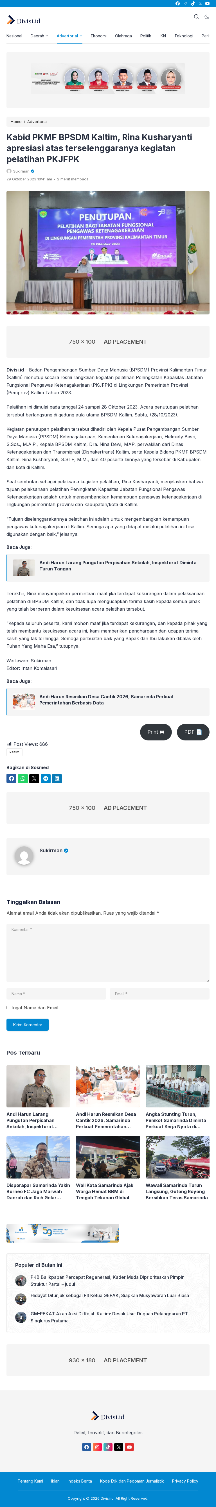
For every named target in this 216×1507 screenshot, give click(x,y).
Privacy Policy (185, 1481)
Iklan (55, 1481)
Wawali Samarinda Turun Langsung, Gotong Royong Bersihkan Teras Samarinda (177, 1191)
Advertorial (67, 35)
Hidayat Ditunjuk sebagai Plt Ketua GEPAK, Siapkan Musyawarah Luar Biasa (110, 1295)
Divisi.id (107, 1498)
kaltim (14, 752)
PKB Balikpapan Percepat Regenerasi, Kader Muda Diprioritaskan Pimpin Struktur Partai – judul (107, 1280)
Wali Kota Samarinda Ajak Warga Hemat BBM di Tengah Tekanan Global (104, 1191)
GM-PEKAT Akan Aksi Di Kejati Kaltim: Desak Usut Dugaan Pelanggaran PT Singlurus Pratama (109, 1317)
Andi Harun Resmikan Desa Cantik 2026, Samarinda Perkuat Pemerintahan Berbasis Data (106, 700)
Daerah (37, 35)
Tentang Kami (30, 1481)
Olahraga (123, 35)
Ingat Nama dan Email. (35, 1007)
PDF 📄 (193, 732)
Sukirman (51, 850)
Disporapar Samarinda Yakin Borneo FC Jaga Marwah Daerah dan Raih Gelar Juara (38, 1191)
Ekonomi (99, 35)
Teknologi (183, 35)
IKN (163, 35)
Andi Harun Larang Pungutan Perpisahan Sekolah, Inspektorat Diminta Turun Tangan (118, 566)
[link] (177, 3)
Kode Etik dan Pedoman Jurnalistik (132, 1481)
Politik (145, 35)
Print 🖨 (156, 732)
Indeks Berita (80, 1481)
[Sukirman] (27, 863)
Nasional (14, 35)
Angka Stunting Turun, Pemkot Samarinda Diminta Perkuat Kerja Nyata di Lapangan (176, 1120)
